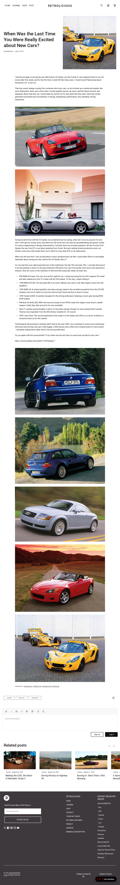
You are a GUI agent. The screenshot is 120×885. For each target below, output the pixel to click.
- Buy (99, 807)
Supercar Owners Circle (106, 850)
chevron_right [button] (113, 746)
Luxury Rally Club (104, 846)
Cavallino (101, 838)
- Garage (101, 827)
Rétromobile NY (103, 842)
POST (31, 5)
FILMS (7, 5)
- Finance (101, 815)
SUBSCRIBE (23, 820)
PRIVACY (69, 824)
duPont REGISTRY (104, 803)
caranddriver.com (47, 686)
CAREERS (69, 828)
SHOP (24, 5)
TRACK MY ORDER (73, 816)
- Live (99, 823)
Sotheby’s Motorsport (105, 854)
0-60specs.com (37, 686)
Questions (35, 698)
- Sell (99, 811)
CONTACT (70, 812)
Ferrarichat (102, 830)
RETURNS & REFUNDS (74, 820)
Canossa (101, 834)
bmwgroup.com (28, 686)
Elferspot (101, 857)
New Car (21, 698)
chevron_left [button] (109, 746)
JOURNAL (16, 5)
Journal (9, 698)
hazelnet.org (55, 686)
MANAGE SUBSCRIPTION (75, 832)
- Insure (100, 819)
